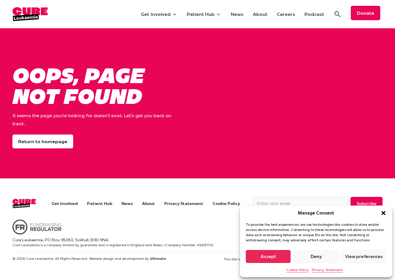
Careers (286, 14)
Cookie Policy (297, 270)
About (260, 14)
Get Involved (64, 203)
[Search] (337, 14)
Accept (268, 256)
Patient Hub (99, 203)
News (237, 14)
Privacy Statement (327, 270)
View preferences (364, 256)
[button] (383, 213)
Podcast (314, 14)
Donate (365, 13)
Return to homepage (42, 141)
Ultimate (158, 258)
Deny (316, 256)
